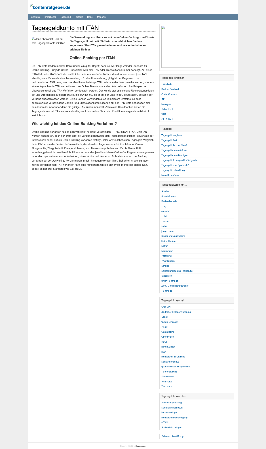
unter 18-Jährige (169, 280)
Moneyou (166, 104)
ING (163, 99)
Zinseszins (166, 386)
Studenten (166, 275)
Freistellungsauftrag (171, 402)
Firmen (164, 221)
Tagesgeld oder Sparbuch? (175, 165)
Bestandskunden (169, 201)
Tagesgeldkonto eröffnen (174, 150)
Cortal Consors (169, 94)
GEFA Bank (167, 119)
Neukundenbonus (170, 361)
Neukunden (167, 251)
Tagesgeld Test (169, 140)
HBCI (164, 341)
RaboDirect (167, 109)
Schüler (165, 265)
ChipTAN (165, 306)
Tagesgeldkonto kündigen (174, 155)
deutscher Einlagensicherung (176, 312)
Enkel (164, 216)
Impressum (141, 445)
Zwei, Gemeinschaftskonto (175, 285)
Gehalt (164, 226)
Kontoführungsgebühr (172, 407)
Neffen (164, 245)
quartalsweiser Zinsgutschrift (176, 366)
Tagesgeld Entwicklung (173, 170)
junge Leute (167, 231)
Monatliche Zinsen (170, 175)
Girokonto (36, 17)
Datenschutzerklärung (172, 436)
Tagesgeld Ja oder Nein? (174, 145)
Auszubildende (168, 196)
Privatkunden (168, 260)
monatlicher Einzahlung (173, 356)
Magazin (101, 17)
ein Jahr (165, 211)
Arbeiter (165, 191)
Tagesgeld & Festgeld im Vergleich (179, 160)
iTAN (163, 351)
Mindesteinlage (169, 412)
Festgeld (79, 17)
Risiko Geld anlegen (171, 427)
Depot (90, 17)
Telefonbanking (169, 371)
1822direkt (166, 84)
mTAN (164, 422)
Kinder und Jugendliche (173, 236)
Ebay (163, 206)
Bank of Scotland (170, 89)
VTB (163, 114)
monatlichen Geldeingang (174, 417)
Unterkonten (167, 376)
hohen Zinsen (168, 346)
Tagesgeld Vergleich (171, 135)
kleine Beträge (168, 241)
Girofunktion (167, 336)
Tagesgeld (65, 17)
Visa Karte (166, 381)
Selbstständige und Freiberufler (177, 270)
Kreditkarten (50, 17)
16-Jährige (166, 290)
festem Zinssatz (169, 321)
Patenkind (166, 255)
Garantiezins (167, 331)
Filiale (164, 326)
